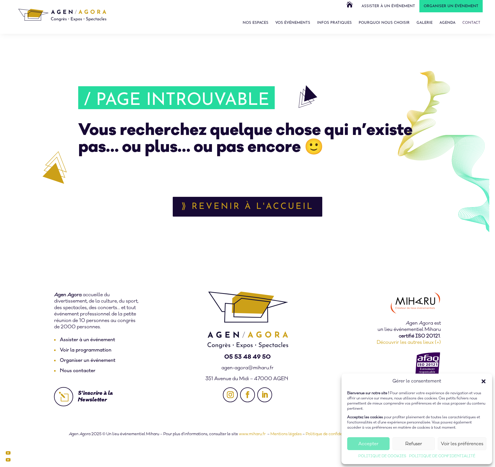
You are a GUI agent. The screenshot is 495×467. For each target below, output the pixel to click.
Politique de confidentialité (330, 434)
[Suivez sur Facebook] (247, 394)
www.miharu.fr (252, 434)
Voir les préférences (462, 444)
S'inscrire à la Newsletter (95, 396)
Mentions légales (286, 434)
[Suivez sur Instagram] (230, 394)
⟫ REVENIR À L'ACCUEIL (247, 206)
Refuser (413, 444)
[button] (483, 381)
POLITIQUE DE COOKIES (382, 456)
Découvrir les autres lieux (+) (409, 342)
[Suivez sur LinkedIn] (264, 394)
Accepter (368, 444)
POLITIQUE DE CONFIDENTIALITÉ (442, 456)
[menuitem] (349, 6)
